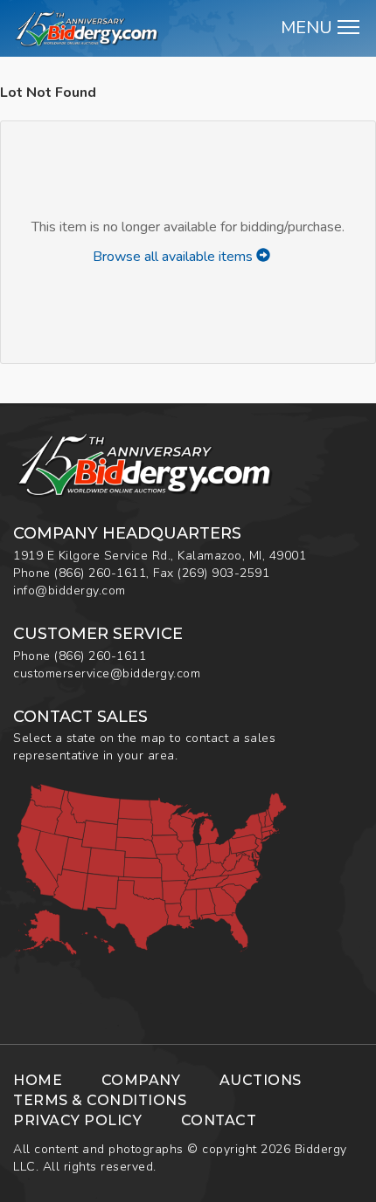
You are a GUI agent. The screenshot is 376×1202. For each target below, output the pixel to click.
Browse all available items (174, 256)
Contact (219, 1120)
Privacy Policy (77, 1120)
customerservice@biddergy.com (106, 673)
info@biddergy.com (69, 590)
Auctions (260, 1080)
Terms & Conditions (99, 1100)
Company (141, 1080)
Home (37, 1080)
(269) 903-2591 (223, 573)
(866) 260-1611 (100, 573)
